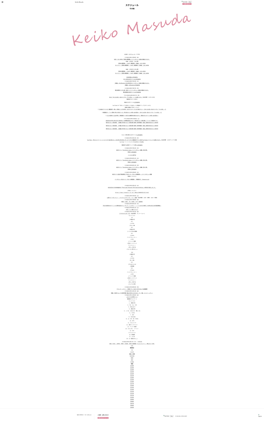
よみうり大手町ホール (132, 297)
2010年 (132, 397)
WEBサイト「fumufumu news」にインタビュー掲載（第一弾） (132, 167)
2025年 (132, 368)
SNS (132, 360)
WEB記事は (132, 77)
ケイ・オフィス (84, 415)
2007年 (132, 403)
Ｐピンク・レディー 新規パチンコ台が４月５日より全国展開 (132, 289)
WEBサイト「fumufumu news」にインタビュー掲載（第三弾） (132, 150)
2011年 (132, 395)
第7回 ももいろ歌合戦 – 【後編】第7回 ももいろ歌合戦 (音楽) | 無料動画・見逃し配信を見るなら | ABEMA (132, 129)
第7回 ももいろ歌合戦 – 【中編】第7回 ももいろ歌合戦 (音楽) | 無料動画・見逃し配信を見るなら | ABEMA (132, 125)
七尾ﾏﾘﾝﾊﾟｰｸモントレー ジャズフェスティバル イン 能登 (122, 197)
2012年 (132, 393)
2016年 (132, 385)
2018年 (132, 381)
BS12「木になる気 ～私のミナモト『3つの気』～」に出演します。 (125, 97)
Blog (190, 2)
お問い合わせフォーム (103, 418)
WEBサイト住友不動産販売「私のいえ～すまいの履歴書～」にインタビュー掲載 (132, 174)
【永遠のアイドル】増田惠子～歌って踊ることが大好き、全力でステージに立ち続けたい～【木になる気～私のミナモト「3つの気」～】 (132, 109)
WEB (132, 358)
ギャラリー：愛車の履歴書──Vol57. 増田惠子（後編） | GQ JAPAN (132, 73)
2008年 (132, 401)
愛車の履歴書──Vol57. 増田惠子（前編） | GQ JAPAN (131, 63)
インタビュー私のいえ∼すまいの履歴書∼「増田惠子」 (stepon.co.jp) (132, 179)
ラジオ (132, 352)
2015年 (132, 387)
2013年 (132, 391)
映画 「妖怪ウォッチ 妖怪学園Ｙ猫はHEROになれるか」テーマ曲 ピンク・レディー (132, 293)
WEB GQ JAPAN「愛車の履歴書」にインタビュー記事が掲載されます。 (132, 59)
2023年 (132, 372)
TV (132, 350)
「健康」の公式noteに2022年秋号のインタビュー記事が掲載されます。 (132, 83)
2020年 (132, 377)
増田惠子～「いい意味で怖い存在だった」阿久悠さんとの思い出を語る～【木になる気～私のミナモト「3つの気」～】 (132, 112)
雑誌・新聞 (132, 354)
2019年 (132, 379)
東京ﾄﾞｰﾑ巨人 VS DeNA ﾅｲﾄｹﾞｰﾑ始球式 (132, 201)
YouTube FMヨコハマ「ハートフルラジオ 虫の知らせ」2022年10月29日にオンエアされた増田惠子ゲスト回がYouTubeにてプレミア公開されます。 (124, 140)
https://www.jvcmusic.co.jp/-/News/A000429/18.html (132, 192)
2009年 (132, 399)
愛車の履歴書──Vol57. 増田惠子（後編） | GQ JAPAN (131, 71)
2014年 (132, 389)
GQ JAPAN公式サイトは (132, 79)
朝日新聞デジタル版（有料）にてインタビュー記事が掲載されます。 (132, 90)
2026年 (132, 366)
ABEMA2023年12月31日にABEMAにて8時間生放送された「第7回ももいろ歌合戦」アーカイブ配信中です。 (132, 120)
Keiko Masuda (79, 2)
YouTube (132, 356)
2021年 (132, 375)
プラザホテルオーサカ (124, 213)
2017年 (132, 383)
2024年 (132, 370)
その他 (132, 362)
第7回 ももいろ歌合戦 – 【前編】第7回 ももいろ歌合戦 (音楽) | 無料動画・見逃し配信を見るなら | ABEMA (132, 122)
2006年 (132, 405)
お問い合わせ (187, 4)
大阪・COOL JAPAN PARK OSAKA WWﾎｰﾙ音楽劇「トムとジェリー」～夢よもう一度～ (132, 343)
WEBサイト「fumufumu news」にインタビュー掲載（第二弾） (132, 160)
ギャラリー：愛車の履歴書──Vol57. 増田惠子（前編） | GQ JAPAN (132, 65)
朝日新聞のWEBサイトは (132, 92)
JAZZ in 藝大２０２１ (132, 209)
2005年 (132, 407)
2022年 (132, 374)
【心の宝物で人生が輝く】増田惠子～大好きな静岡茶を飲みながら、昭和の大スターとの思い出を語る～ (132, 115)
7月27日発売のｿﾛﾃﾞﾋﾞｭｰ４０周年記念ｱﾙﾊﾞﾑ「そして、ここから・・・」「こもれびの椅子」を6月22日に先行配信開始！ (132, 205)
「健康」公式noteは (132, 85)
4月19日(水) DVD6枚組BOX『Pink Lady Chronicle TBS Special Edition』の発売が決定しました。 (132, 187)
